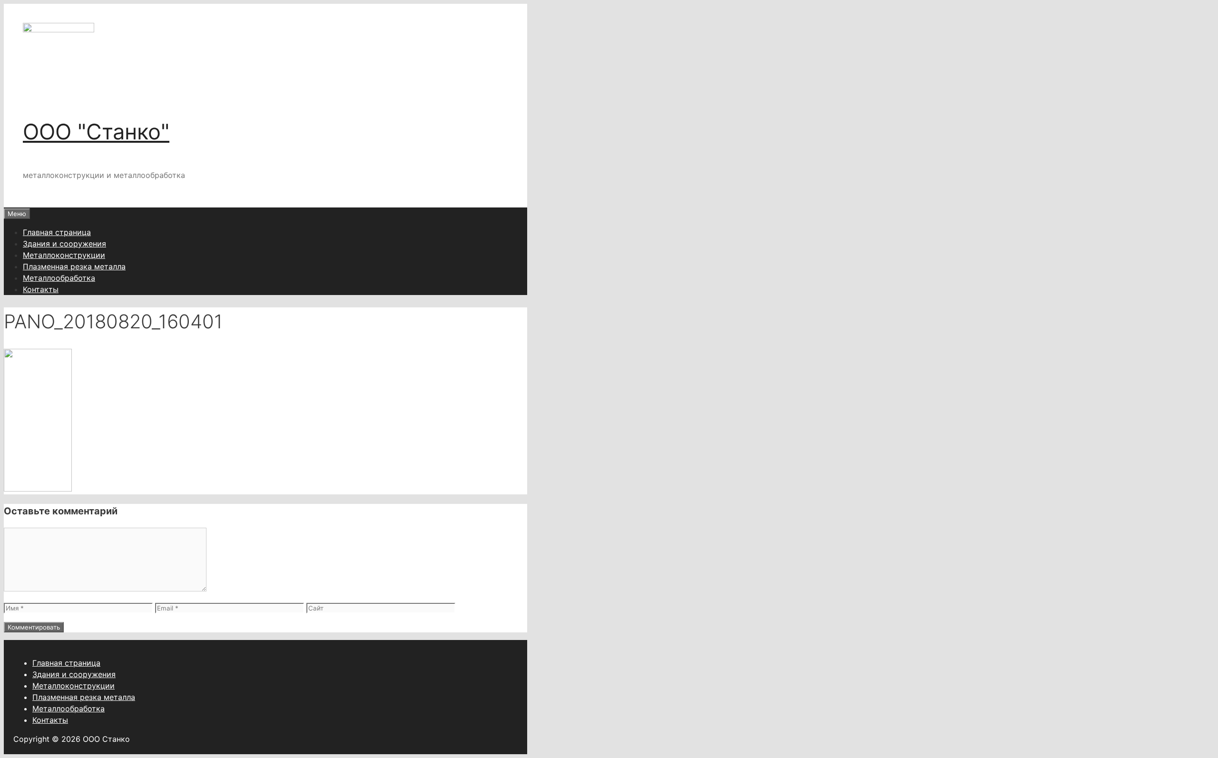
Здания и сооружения (64, 243)
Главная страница (57, 232)
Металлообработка (59, 278)
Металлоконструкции (64, 255)
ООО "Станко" (96, 131)
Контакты (41, 289)
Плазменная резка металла (74, 266)
